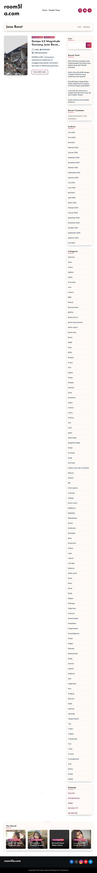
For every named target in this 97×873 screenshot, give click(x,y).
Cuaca (70, 362)
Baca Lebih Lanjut (40, 72)
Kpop (70, 538)
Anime (70, 267)
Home (44, 10)
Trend (70, 749)
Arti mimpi (71, 282)
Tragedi (71, 734)
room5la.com (12, 861)
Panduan (71, 613)
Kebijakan (71, 513)
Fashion (71, 408)
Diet (69, 367)
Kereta (70, 523)
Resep (70, 659)
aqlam (70, 277)
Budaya (71, 357)
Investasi (71, 493)
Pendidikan (72, 623)
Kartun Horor (72, 503)
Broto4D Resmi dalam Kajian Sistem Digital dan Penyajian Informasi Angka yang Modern (79, 84)
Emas (70, 393)
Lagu (70, 553)
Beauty (70, 302)
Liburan (71, 558)
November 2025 (74, 163)
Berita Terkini (49, 37)
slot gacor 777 (73, 808)
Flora (70, 428)
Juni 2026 (72, 137)
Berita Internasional (75, 322)
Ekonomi (71, 388)
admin (37, 49)
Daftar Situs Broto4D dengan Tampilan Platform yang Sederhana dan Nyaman (79, 74)
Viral (69, 764)
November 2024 (74, 223)
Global (70, 448)
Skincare (71, 699)
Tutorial (71, 754)
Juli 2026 (71, 132)
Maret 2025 (72, 203)
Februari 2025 (73, 208)
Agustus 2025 (73, 178)
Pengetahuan (73, 628)
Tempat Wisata (73, 719)
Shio (69, 689)
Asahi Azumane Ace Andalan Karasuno (78, 101)
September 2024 (74, 233)
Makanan (71, 568)
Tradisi (70, 729)
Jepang (71, 498)
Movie (70, 588)
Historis (71, 478)
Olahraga (71, 603)
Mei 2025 (71, 193)
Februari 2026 (73, 147)
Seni (69, 679)
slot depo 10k (72, 813)
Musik (70, 593)
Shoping (71, 694)
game (70, 433)
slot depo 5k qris (74, 798)
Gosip (70, 458)
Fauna (70, 413)
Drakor (70, 378)
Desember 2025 (73, 157)
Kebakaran (72, 508)
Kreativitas (72, 543)
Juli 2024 (71, 243)
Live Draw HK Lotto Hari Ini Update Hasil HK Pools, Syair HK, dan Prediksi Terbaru (79, 93)
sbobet (70, 803)
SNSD (70, 704)
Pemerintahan (73, 618)
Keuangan (71, 533)
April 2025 (71, 198)
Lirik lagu (71, 563)
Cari (70, 39)
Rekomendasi (73, 653)
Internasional (73, 488)
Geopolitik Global (74, 443)
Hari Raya (71, 463)
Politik (70, 638)
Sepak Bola (72, 684)
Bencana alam (37, 37)
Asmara (71, 292)
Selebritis (71, 674)
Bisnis (70, 337)
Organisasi (72, 608)
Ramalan (71, 648)
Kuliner (70, 548)
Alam (70, 262)
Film (69, 423)
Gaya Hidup (72, 438)
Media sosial (72, 573)
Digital (70, 372)
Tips (69, 724)
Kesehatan (72, 528)
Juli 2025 (71, 183)
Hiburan (71, 473)
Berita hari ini (73, 317)
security (71, 664)
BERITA (70, 312)
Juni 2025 (71, 188)
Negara (70, 598)
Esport (70, 403)
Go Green (71, 453)
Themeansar (63, 870)
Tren (69, 744)
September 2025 (74, 173)
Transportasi (72, 739)
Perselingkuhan (73, 633)
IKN (69, 483)
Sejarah (71, 669)
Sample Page (54, 10)
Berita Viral (72, 332)
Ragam (70, 643)
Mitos (70, 583)
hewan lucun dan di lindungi (78, 468)
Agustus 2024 (73, 238)
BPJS (70, 352)
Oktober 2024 (73, 228)
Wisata (70, 769)
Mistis (70, 578)
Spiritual (71, 709)
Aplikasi (71, 272)
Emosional (71, 398)
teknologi (71, 714)
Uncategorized (73, 759)
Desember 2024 (74, 218)
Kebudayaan (72, 518)
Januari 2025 (73, 213)
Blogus (54, 870)
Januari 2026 (73, 152)
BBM (69, 297)
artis (69, 287)
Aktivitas (71, 257)
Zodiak (70, 779)
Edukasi (71, 383)
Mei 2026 (71, 142)
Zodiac (70, 774)
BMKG (70, 342)
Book (70, 347)
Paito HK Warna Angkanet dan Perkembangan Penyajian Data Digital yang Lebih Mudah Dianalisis (79, 64)
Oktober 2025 (73, 168)
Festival (71, 418)
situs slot (71, 793)
